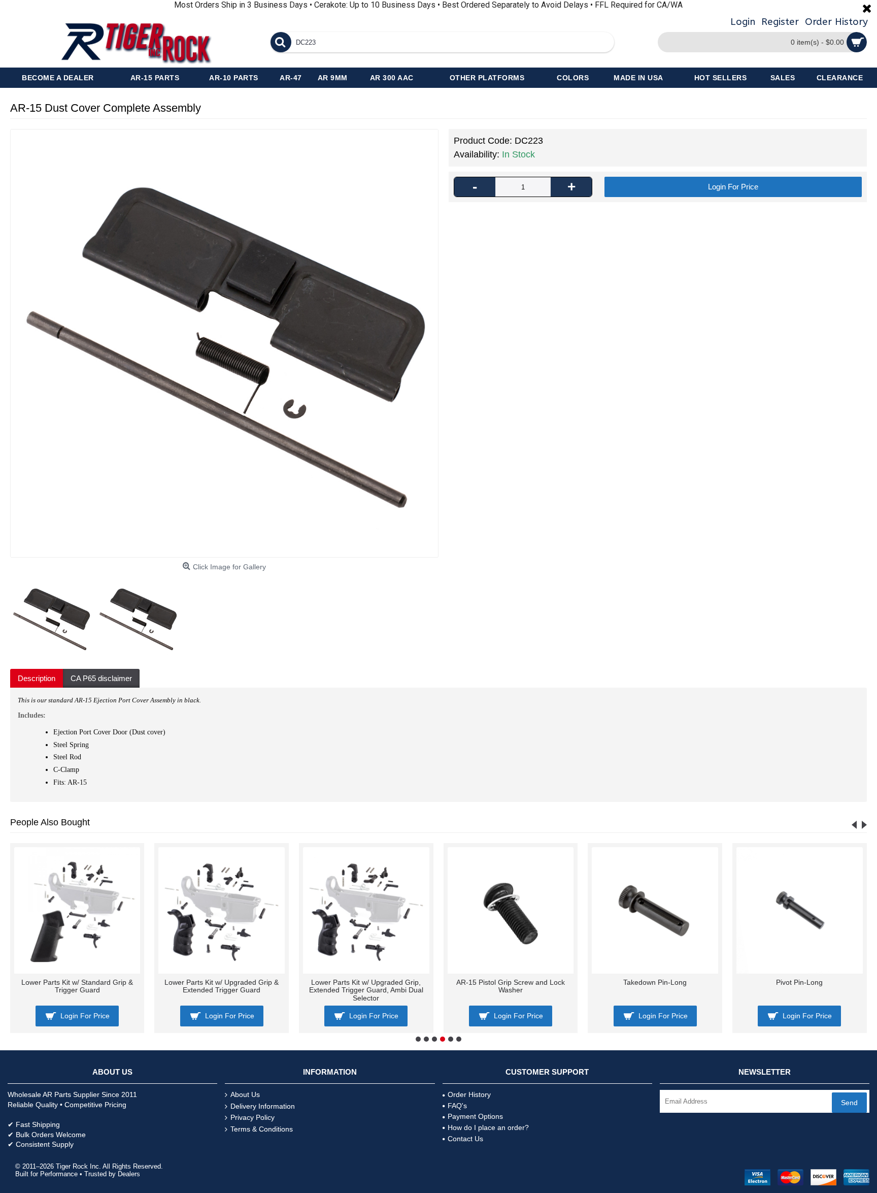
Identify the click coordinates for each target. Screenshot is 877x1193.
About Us (245, 1094)
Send (849, 1103)
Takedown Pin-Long (655, 982)
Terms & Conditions (261, 1129)
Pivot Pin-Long (799, 982)
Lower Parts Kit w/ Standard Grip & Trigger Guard (77, 986)
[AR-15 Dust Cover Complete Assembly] (224, 343)
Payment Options (475, 1116)
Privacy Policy (252, 1117)
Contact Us (465, 1139)
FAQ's (457, 1106)
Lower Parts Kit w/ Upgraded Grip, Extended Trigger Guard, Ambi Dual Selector (366, 990)
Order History (469, 1094)
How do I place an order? (488, 1127)
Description (36, 678)
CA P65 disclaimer (101, 678)
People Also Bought (50, 822)
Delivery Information (262, 1106)
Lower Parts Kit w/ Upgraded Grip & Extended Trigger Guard (221, 986)
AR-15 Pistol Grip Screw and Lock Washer (510, 986)
